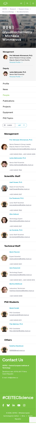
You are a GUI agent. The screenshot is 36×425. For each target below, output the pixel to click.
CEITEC (4, 9)
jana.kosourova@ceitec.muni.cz (20, 275)
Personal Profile (15, 62)
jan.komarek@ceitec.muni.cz (19, 237)
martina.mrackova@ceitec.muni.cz (21, 290)
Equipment (8, 112)
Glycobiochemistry (23, 12)
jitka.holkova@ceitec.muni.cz (19, 221)
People (6, 95)
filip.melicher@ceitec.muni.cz (19, 331)
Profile (6, 83)
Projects (7, 106)
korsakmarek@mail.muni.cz (19, 315)
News (5, 89)
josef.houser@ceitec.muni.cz (19, 189)
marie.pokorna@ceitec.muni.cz (20, 259)
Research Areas (24, 9)
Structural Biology (8, 12)
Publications (8, 101)
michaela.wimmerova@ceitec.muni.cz (22, 149)
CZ (21, 3)
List (19, 125)
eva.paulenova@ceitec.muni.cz (20, 205)
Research (13, 9)
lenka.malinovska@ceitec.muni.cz (21, 165)
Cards (9, 125)
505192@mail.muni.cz (17, 350)
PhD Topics (8, 118)
